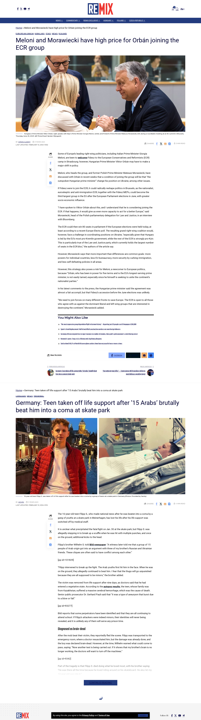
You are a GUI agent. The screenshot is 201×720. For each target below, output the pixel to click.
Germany (21, 396)
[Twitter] (21, 9)
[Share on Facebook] (157, 143)
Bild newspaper (98, 544)
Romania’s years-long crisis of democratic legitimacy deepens (81, 339)
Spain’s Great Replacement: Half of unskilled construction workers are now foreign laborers (90, 329)
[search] (177, 9)
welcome (82, 157)
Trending (39, 396)
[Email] (165, 143)
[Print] (169, 143)
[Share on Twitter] (161, 143)
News (55, 34)
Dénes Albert (24, 142)
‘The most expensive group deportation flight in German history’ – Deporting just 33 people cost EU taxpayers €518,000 (98, 324)
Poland (63, 34)
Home (19, 27)
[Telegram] (28, 9)
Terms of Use (104, 715)
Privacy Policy (88, 715)
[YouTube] (25, 9)
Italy (48, 34)
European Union (25, 34)
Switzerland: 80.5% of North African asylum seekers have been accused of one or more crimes (91, 343)
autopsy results (112, 586)
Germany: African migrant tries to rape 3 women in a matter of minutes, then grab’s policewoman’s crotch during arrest (99, 334)
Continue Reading (100, 682)
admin (21, 502)
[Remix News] (100, 9)
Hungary (40, 34)
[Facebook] (17, 9)
